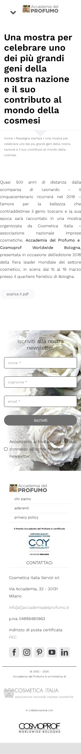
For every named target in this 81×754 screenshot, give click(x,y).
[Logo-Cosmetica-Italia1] (39, 688)
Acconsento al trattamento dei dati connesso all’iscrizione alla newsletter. (43, 448)
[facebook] (14, 652)
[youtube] (52, 652)
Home (8, 138)
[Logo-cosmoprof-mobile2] (39, 722)
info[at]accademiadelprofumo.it (39, 607)
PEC (13, 637)
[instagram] (27, 652)
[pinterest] (39, 652)
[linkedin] (64, 652)
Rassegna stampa (29, 138)
